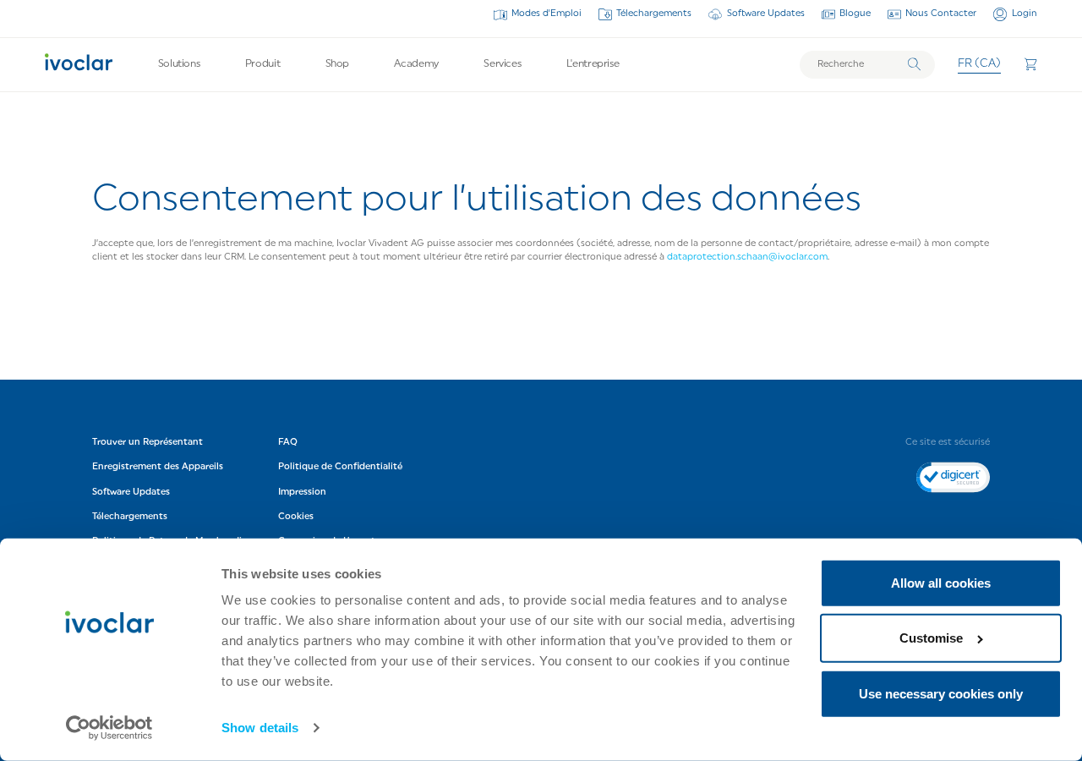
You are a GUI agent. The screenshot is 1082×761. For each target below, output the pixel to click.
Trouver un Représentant (147, 441)
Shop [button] (337, 64)
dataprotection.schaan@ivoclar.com (747, 257)
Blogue (855, 14)
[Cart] (1030, 64)
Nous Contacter (940, 14)
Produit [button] (262, 64)
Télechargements (653, 14)
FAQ (288, 441)
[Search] (914, 64)
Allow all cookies (941, 583)
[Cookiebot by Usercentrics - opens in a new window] (109, 728)
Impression (302, 491)
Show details (259, 727)
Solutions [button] (179, 64)
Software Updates (765, 14)
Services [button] (502, 64)
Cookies (296, 516)
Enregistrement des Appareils (157, 466)
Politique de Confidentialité (341, 466)
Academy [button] (416, 64)
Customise (931, 638)
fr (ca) (979, 63)
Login (1024, 14)
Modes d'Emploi (546, 14)
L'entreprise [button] (593, 64)
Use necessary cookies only (941, 694)
